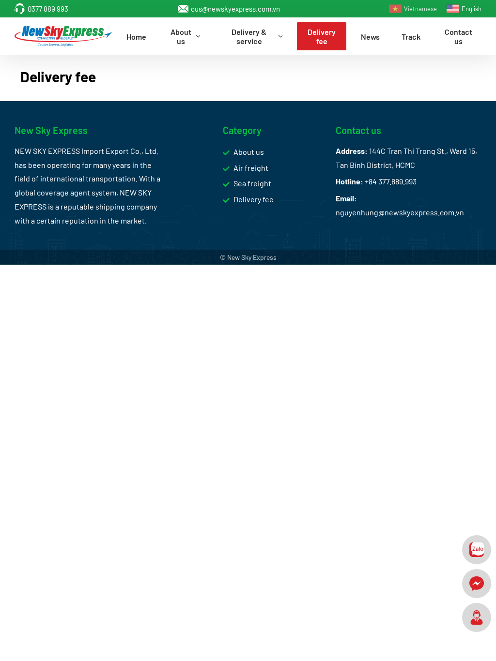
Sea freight (252, 183)
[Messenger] (476, 583)
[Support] (476, 617)
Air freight (250, 167)
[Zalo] (476, 549)
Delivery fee (253, 199)
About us (248, 151)
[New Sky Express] (63, 36)
